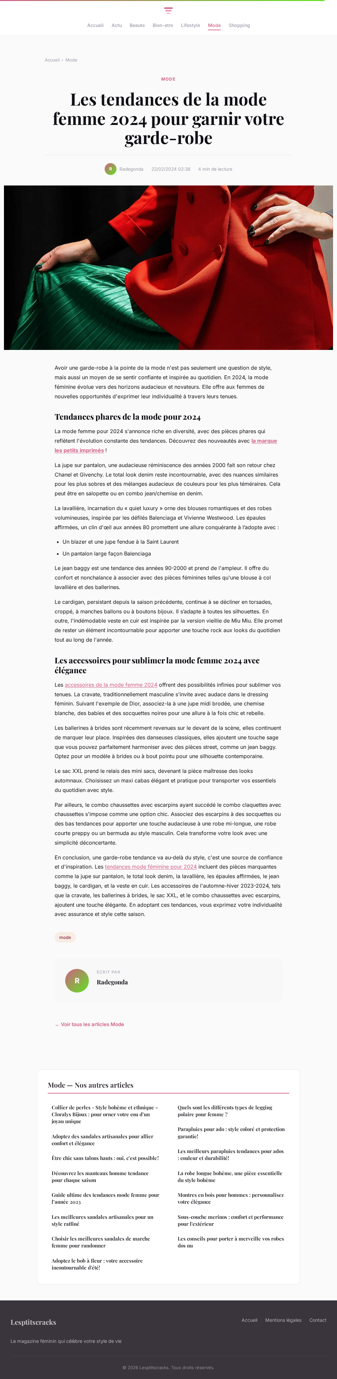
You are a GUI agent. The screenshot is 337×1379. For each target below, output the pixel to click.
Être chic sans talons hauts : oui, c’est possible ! (105, 1158)
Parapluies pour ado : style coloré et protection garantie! (231, 1132)
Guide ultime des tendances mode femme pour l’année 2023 (105, 1198)
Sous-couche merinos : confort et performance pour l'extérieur (231, 1220)
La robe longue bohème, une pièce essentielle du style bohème (230, 1176)
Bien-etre (163, 25)
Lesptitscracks (33, 1321)
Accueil (95, 25)
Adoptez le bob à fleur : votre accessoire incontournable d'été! (97, 1264)
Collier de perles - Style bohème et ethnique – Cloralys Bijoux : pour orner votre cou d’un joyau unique (105, 1114)
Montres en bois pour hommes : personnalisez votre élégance (231, 1198)
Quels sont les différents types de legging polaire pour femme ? (225, 1111)
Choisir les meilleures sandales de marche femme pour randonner (101, 1242)
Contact (317, 1320)
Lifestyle (190, 25)
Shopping (239, 25)
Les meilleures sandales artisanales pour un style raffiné (102, 1220)
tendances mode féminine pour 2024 (151, 866)
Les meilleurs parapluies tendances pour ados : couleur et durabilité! (231, 1154)
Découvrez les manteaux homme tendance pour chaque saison (100, 1176)
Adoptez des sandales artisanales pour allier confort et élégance (102, 1139)
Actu (117, 25)
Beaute (137, 25)
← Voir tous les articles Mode (89, 1024)
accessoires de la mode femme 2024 (111, 684)
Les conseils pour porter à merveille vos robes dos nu (231, 1242)
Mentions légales (283, 1320)
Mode (214, 25)
